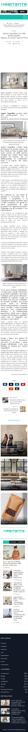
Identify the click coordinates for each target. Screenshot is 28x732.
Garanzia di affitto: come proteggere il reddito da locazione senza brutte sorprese (19, 587)
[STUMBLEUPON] (11, 388)
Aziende (14, 30)
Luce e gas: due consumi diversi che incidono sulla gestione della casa (12, 563)
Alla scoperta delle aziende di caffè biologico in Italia (12, 519)
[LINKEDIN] (17, 384)
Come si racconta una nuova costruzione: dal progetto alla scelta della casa (19, 615)
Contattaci (4, 646)
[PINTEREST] (23, 384)
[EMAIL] (17, 388)
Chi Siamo (3, 643)
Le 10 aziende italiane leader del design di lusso (13, 485)
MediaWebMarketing (19, 729)
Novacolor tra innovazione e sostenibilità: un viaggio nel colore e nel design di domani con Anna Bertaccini (12, 449)
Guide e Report (5, 655)
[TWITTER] (11, 384)
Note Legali (4, 658)
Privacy (3, 661)
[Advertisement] (14, 58)
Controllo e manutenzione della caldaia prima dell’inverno (19, 574)
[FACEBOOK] (5, 384)
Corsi (2, 652)
